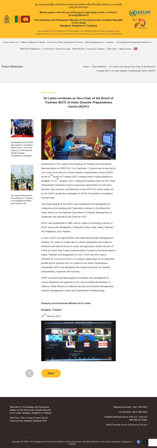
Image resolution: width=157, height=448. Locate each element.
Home (6, 42)
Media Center (125, 49)
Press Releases (49, 92)
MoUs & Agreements (94, 42)
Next (51, 373)
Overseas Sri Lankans (95, 49)
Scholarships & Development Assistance (133, 42)
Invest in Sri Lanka (63, 49)
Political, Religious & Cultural (32, 42)
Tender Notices (78, 49)
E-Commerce (48, 49)
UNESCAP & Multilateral (30, 49)
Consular (109, 42)
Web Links (111, 49)
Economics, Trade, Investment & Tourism (64, 42)
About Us (14, 42)
